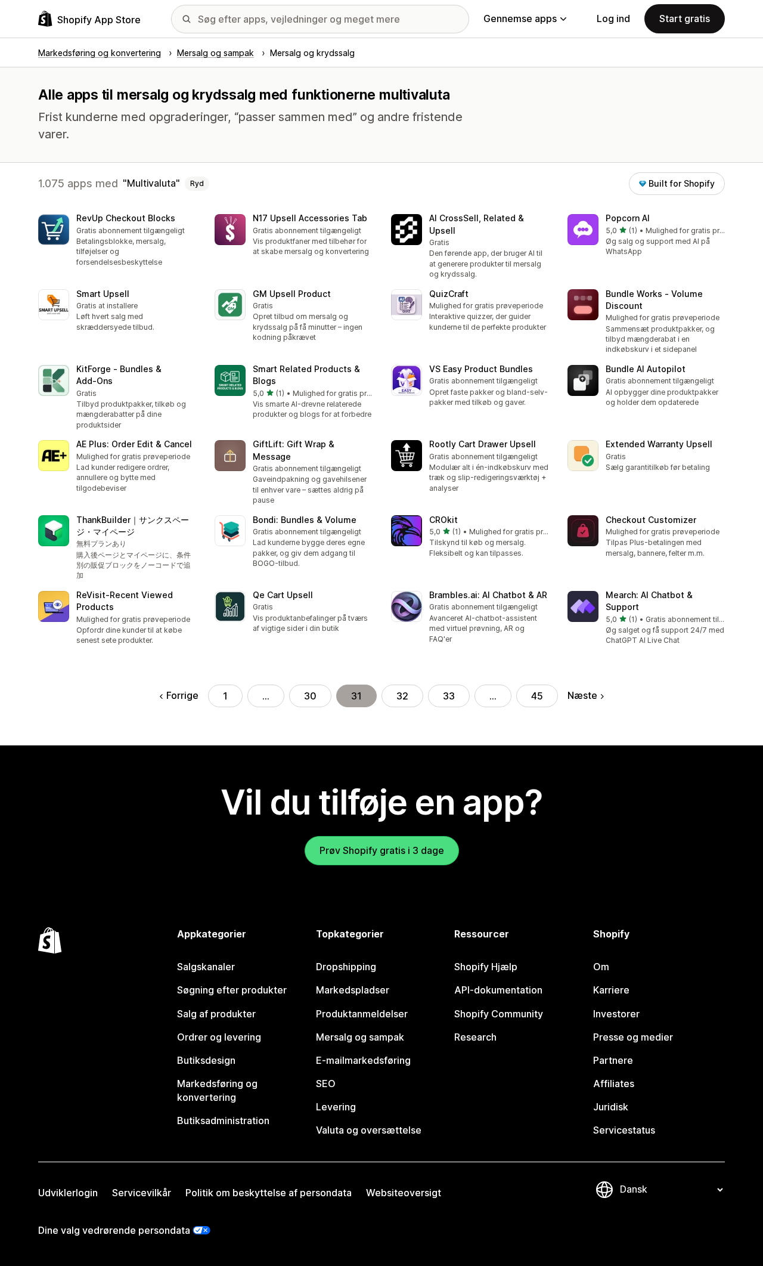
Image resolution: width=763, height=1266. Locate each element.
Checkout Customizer (651, 520)
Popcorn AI (628, 218)
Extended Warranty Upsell (659, 444)
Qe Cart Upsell (283, 595)
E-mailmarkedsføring (363, 1060)
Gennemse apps (520, 18)
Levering (336, 1107)
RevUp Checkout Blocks (125, 218)
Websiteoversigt (403, 1193)
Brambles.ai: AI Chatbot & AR (488, 595)
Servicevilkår (141, 1193)
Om (601, 967)
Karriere (611, 990)
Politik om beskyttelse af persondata (268, 1193)
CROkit (443, 520)
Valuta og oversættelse (368, 1130)
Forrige (182, 695)
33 (449, 696)
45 (537, 696)
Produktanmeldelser (362, 1014)
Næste (582, 695)
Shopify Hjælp (485, 967)
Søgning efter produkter (232, 990)
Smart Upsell (102, 294)
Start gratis (684, 18)
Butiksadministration (223, 1120)
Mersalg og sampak (360, 1037)
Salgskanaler (206, 967)
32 (402, 696)
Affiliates (613, 1083)
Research (475, 1037)
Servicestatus (624, 1130)
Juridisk (610, 1107)
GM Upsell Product (292, 294)
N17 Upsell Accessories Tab (310, 218)
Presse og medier (633, 1037)
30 (310, 696)
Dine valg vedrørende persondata (114, 1230)
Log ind (613, 18)
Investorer (616, 1014)
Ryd (197, 183)
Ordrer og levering (219, 1037)
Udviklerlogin (68, 1193)
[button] (117, 241)
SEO (326, 1083)
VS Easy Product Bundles (481, 369)
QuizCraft (449, 294)
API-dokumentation (498, 990)
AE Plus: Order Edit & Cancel (134, 444)
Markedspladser (352, 990)
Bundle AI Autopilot (646, 369)
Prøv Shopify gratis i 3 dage (382, 850)
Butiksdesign (206, 1060)
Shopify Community (498, 1014)
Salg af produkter (216, 1014)
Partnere (613, 1060)
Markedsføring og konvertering (217, 1090)
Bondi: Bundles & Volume (304, 520)
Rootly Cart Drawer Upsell (482, 444)
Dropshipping (346, 967)
